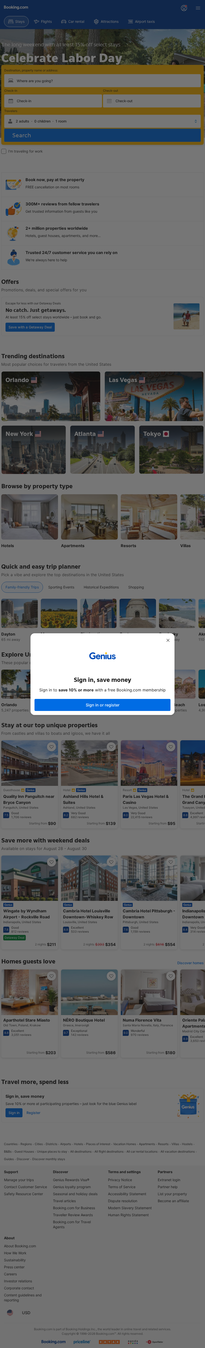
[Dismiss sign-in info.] (168, 640)
